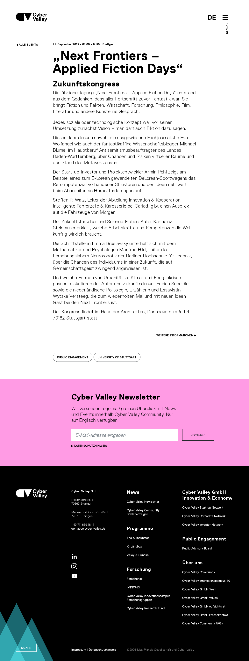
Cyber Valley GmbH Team (199, 589)
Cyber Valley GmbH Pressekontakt (205, 615)
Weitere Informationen (175, 335)
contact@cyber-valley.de (88, 528)
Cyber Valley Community (198, 572)
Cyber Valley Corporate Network (204, 516)
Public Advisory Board (197, 548)
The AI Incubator (138, 538)
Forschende (135, 578)
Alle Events (28, 44)
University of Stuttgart (117, 357)
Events (226, 28)
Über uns (192, 562)
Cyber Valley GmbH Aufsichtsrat (203, 606)
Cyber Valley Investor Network (202, 524)
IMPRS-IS (133, 587)
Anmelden (198, 434)
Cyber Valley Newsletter (143, 501)
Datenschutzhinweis (90, 445)
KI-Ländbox (134, 546)
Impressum (78, 649)
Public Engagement (72, 357)
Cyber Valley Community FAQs (202, 623)
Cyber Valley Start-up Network (202, 507)
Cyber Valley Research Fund (146, 608)
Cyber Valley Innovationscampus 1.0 (206, 580)
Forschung (139, 569)
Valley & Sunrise (138, 555)
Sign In (26, 647)
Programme (140, 528)
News (133, 492)
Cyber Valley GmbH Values (200, 597)
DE (212, 17)
